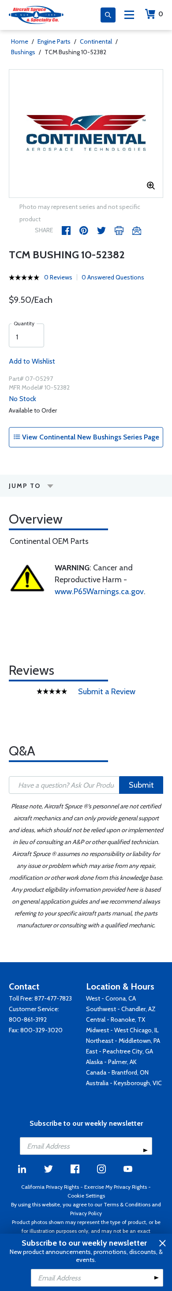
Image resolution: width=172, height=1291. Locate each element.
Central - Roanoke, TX (115, 1019)
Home (19, 41)
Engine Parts (54, 41)
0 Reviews (58, 277)
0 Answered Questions (113, 277)
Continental (96, 41)
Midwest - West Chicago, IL (122, 1030)
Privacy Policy (86, 1213)
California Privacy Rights (50, 1186)
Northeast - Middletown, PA (123, 1041)
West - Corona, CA (111, 998)
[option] (86, 133)
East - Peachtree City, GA (119, 1051)
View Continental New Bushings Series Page (89, 437)
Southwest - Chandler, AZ (121, 1009)
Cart (160, 14)
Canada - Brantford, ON (117, 1072)
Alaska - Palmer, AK (111, 1062)
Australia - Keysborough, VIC (124, 1083)
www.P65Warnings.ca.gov (99, 591)
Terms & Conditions (127, 1204)
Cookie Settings (86, 1195)
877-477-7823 (53, 998)
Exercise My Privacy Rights (115, 1186)
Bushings (23, 52)
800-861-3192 (28, 1019)
